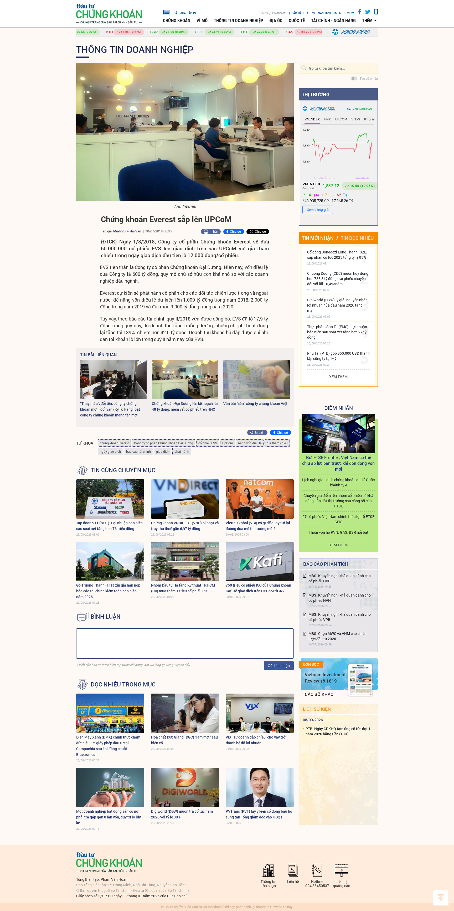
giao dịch (162, 451)
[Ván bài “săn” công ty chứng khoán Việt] (256, 379)
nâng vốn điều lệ (249, 443)
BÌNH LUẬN (106, 616)
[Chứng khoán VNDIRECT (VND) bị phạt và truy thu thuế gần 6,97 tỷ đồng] (185, 499)
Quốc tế (297, 20)
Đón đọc (311, 664)
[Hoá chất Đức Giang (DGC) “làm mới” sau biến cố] (185, 713)
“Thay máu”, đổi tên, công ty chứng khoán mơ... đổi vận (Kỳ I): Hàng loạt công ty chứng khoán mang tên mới (110, 409)
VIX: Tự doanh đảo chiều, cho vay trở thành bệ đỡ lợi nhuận (255, 740)
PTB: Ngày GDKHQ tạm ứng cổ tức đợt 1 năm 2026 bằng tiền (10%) (338, 731)
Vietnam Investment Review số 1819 (325, 677)
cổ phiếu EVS (207, 443)
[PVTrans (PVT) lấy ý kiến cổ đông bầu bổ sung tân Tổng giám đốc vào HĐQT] (260, 787)
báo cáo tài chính (138, 451)
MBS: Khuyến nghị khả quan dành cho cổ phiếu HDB (339, 578)
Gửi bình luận (279, 665)
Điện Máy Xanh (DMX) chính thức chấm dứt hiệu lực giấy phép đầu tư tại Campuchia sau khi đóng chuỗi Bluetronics (108, 746)
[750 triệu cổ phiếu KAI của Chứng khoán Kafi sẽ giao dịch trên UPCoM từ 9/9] (260, 561)
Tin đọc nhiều (357, 238)
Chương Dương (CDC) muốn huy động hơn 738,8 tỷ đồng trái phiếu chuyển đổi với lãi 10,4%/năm (337, 278)
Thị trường (315, 94)
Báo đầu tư (299, 13)
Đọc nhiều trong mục (123, 684)
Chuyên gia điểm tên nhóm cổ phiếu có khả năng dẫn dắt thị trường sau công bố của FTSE (338, 500)
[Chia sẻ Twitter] (365, 12)
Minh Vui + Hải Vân (127, 231)
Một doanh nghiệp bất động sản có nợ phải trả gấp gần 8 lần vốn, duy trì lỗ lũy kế (108, 817)
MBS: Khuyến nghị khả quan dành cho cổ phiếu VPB (339, 617)
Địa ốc (276, 20)
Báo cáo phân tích (325, 564)
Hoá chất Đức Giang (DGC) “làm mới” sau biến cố (184, 740)
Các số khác (319, 694)
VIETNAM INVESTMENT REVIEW (333, 13)
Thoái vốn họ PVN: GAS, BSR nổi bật (338, 532)
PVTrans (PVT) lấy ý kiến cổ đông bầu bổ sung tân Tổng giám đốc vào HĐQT (259, 814)
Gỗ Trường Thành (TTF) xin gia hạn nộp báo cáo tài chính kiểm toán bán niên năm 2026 (108, 591)
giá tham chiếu (277, 443)
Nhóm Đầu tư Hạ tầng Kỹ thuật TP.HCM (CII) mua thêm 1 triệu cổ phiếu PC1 (183, 588)
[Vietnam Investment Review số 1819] (360, 680)
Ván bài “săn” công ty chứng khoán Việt (255, 403)
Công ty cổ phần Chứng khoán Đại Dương (163, 443)
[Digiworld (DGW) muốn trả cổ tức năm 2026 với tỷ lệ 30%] (185, 787)
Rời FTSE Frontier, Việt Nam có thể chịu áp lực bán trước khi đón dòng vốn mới (338, 463)
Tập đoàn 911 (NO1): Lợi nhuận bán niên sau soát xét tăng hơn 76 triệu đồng (109, 525)
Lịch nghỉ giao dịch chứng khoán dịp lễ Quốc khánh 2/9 (338, 482)
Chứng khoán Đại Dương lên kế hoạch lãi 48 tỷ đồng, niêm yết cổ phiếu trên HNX (185, 406)
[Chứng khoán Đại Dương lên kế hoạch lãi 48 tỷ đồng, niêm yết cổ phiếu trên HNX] (185, 379)
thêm (367, 20)
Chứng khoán (176, 20)
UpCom (227, 443)
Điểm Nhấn (338, 407)
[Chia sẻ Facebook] (357, 12)
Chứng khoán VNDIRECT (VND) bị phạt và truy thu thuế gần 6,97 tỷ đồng (185, 525)
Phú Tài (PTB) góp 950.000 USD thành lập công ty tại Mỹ (338, 356)
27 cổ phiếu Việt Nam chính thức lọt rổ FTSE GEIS (338, 519)
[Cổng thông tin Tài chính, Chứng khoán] (109, 13)
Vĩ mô (202, 20)
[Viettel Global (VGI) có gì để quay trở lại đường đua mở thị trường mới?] (260, 499)
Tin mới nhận (318, 238)
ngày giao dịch (110, 451)
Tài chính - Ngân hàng (333, 20)
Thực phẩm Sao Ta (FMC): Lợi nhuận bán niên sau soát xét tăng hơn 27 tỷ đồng (337, 332)
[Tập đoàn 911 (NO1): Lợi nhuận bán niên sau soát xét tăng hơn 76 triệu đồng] (110, 499)
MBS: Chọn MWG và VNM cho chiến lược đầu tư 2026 (337, 636)
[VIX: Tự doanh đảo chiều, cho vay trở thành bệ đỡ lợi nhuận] (260, 713)
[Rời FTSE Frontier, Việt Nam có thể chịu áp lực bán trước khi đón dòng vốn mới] (338, 433)
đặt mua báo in (184, 13)
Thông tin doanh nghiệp (238, 20)
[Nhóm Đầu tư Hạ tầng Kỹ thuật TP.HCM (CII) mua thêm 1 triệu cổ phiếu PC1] (185, 561)
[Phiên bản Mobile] (374, 12)
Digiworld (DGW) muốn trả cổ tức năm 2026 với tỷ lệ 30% (182, 814)
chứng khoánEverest (114, 443)
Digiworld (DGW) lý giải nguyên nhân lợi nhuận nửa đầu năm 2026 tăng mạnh (337, 305)
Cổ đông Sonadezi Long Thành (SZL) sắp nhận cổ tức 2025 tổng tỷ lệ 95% (337, 255)
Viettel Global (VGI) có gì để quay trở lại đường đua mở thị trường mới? (258, 525)
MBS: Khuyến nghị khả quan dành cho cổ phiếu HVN (339, 598)
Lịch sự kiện (317, 709)
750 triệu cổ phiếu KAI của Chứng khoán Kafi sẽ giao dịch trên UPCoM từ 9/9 (258, 588)
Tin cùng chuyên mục (123, 470)
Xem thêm (338, 376)
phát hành (181, 451)
